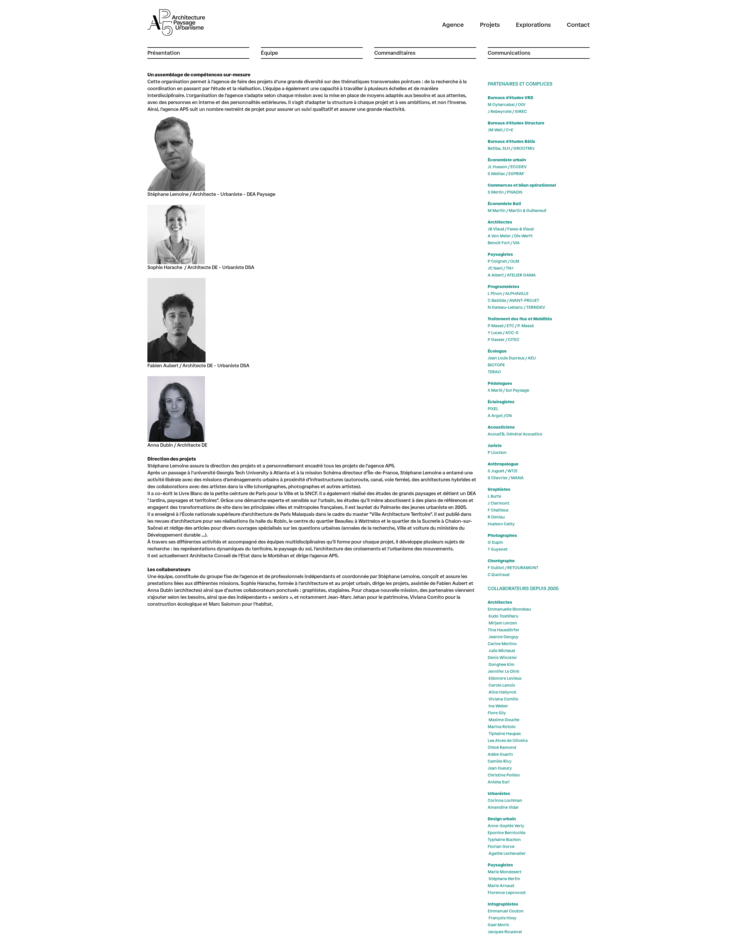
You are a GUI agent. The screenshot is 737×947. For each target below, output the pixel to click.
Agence (453, 24)
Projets (490, 24)
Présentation (163, 53)
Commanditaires (394, 53)
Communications (509, 53)
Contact (578, 24)
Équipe (269, 53)
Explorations (533, 24)
